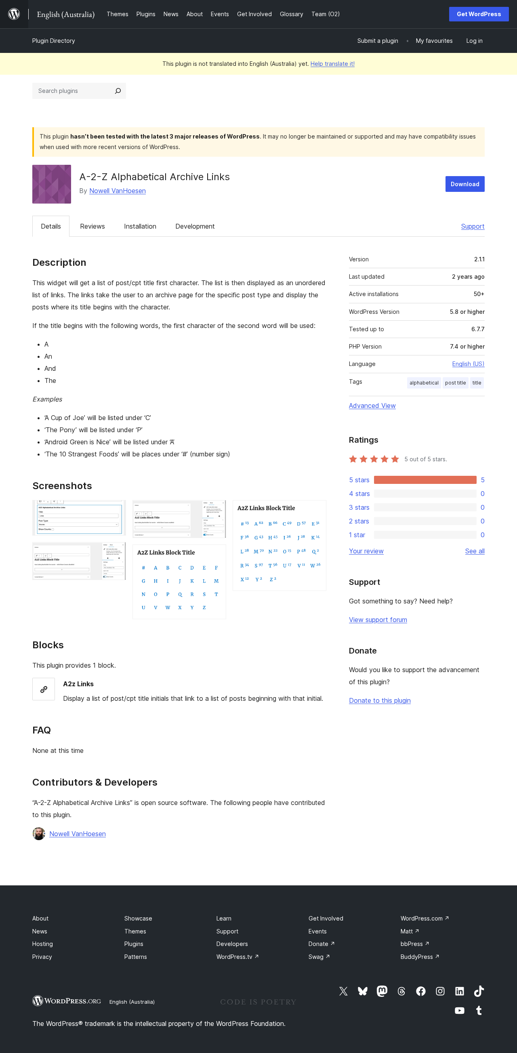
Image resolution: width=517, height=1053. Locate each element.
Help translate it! (333, 63)
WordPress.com (425, 918)
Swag (319, 956)
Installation (140, 226)
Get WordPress (479, 14)
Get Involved (326, 918)
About (40, 918)
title (477, 383)
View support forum (378, 620)
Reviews (92, 226)
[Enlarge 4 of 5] (215, 555)
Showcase (138, 918)
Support (473, 226)
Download (465, 184)
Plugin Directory (53, 40)
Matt (410, 931)
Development (195, 226)
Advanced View (372, 405)
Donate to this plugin (380, 700)
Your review (366, 551)
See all (475, 551)
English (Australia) (132, 1001)
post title (455, 383)
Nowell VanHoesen (117, 191)
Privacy (42, 956)
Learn (223, 918)
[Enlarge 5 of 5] (315, 511)
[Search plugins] (118, 91)
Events (318, 931)
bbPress (415, 943)
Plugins (133, 943)
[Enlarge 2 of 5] (115, 553)
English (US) (468, 363)
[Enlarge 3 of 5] (215, 511)
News (39, 931)
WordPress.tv (237, 956)
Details (51, 226)
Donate (322, 943)
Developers (232, 943)
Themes (135, 931)
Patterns (135, 956)
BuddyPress (420, 956)
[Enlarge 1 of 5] (115, 511)
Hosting (42, 943)
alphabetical (424, 383)
